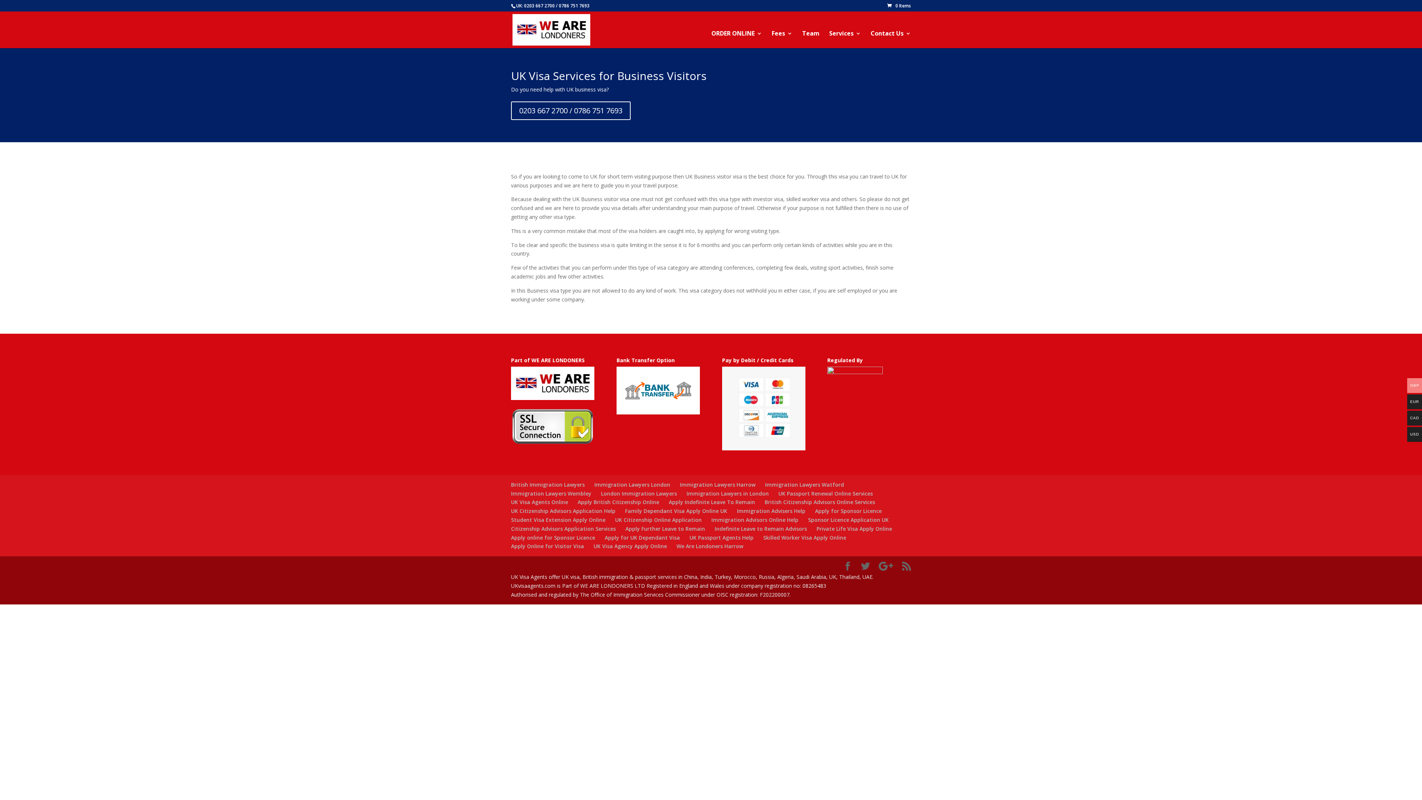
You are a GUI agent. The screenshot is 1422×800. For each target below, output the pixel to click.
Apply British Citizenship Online (618, 502)
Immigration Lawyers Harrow (717, 484)
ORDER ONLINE (733, 34)
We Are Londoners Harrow (710, 546)
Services (841, 34)
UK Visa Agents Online (539, 502)
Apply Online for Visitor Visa (547, 546)
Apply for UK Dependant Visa (642, 537)
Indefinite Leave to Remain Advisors (761, 528)
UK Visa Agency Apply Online (630, 546)
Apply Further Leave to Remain (665, 528)
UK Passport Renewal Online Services (825, 493)
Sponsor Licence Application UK (848, 519)
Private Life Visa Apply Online (854, 528)
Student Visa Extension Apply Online (558, 519)
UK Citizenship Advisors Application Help (563, 510)
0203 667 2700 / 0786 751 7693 (570, 111)
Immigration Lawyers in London (728, 493)
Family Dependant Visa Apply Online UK (676, 510)
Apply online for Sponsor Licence (553, 537)
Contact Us (887, 34)
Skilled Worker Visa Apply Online (804, 537)
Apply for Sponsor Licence (848, 510)
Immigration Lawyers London (632, 484)
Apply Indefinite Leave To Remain (712, 502)
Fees (778, 34)
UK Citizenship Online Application (658, 519)
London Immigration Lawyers (639, 493)
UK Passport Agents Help (722, 537)
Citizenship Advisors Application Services (563, 528)
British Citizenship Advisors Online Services (820, 502)
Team (811, 34)
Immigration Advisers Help (771, 510)
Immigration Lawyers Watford (804, 484)
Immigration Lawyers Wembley (551, 493)
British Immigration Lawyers (548, 484)
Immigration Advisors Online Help (754, 519)
